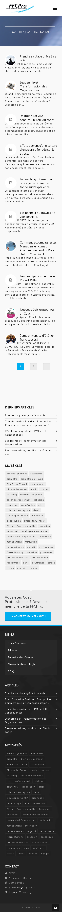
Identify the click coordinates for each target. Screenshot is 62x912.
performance (46, 547)
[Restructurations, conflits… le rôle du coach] (11, 119)
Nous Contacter (17, 643)
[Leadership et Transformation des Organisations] (11, 86)
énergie (21, 568)
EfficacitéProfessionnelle (21, 526)
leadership (45, 536)
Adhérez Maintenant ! (30, 616)
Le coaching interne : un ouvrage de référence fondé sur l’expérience (36, 183)
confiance (12, 505)
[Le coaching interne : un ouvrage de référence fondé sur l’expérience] (11, 183)
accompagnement (17, 473)
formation (44, 526)
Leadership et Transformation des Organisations (33, 86)
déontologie (14, 520)
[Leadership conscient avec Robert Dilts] (11, 280)
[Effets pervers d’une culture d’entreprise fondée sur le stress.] (11, 149)
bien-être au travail (32, 479)
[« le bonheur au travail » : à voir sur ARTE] (11, 216)
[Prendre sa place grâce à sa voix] (11, 60)
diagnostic (37, 515)
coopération (28, 505)
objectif (31, 547)
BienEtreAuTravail (17, 484)
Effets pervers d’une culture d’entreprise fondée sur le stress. (38, 149)
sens (26, 562)
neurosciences (15, 547)
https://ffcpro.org (20, 892)
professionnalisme (17, 557)
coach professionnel (18, 499)
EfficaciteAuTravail (34, 520)
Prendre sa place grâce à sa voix (25, 415)
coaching (12, 494)
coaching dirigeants (31, 494)
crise (41, 505)
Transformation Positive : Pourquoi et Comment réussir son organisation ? (28, 423)
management (14, 541)
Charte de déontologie (22, 664)
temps (10, 568)
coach (33, 489)
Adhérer (12, 650)
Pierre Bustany (15, 552)
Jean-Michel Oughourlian (21, 536)
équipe (34, 568)
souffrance (38, 562)
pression (32, 552)
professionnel (40, 557)
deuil (36, 510)
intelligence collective (34, 531)
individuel (12, 531)
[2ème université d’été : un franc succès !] (11, 339)
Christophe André (17, 489)
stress (51, 562)
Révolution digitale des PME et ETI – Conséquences (27, 433)
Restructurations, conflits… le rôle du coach (28, 452)
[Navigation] (55, 8)
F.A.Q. (11, 671)
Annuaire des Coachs (20, 657)
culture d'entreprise (18, 510)
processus (46, 552)
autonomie (36, 473)
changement (37, 484)
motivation (31, 541)
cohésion (39, 499)
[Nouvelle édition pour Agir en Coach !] (11, 313)
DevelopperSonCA (17, 515)
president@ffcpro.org (22, 887)
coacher (44, 489)
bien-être (12, 479)
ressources (13, 562)
